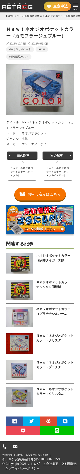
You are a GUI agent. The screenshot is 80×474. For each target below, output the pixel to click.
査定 (60, 6)
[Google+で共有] (48, 421)
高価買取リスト (19, 56)
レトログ (33, 463)
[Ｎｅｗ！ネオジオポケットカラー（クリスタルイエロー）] (19, 397)
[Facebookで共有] (14, 421)
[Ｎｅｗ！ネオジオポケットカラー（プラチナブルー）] (19, 370)
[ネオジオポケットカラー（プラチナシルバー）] (19, 317)
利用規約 (71, 463)
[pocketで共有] (23, 430)
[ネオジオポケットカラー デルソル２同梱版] (19, 290)
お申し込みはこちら (44, 194)
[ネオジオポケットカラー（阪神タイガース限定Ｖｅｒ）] (19, 263)
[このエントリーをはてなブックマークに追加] (65, 421)
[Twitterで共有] (31, 421)
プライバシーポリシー (24, 468)
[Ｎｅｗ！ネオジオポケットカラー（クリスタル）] (19, 343)
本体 (42, 49)
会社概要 (52, 463)
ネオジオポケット (21, 49)
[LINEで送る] (57, 430)
